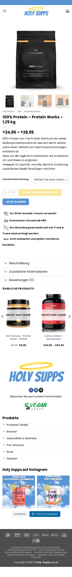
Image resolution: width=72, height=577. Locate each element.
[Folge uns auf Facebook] (31, 390)
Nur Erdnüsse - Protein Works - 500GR (18, 337)
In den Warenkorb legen (40, 192)
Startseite (8, 111)
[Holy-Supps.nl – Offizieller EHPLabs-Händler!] (36, 11)
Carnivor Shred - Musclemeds (53, 337)
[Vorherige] (8, 57)
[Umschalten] (6, 263)
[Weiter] (64, 57)
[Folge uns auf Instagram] (36, 390)
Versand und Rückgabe (51, 555)
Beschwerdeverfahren (18, 552)
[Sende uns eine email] (41, 390)
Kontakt (36, 557)
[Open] (19, 492)
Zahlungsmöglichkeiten (22, 549)
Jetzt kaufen (16, 202)
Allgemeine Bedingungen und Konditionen (35, 547)
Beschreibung (19, 263)
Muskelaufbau (32, 111)
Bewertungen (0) (21, 280)
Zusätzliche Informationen (28, 272)
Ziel (19, 111)
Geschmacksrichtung (15, 179)
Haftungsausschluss (51, 549)
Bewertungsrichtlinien (21, 555)
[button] (5, 11)
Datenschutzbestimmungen (50, 552)
